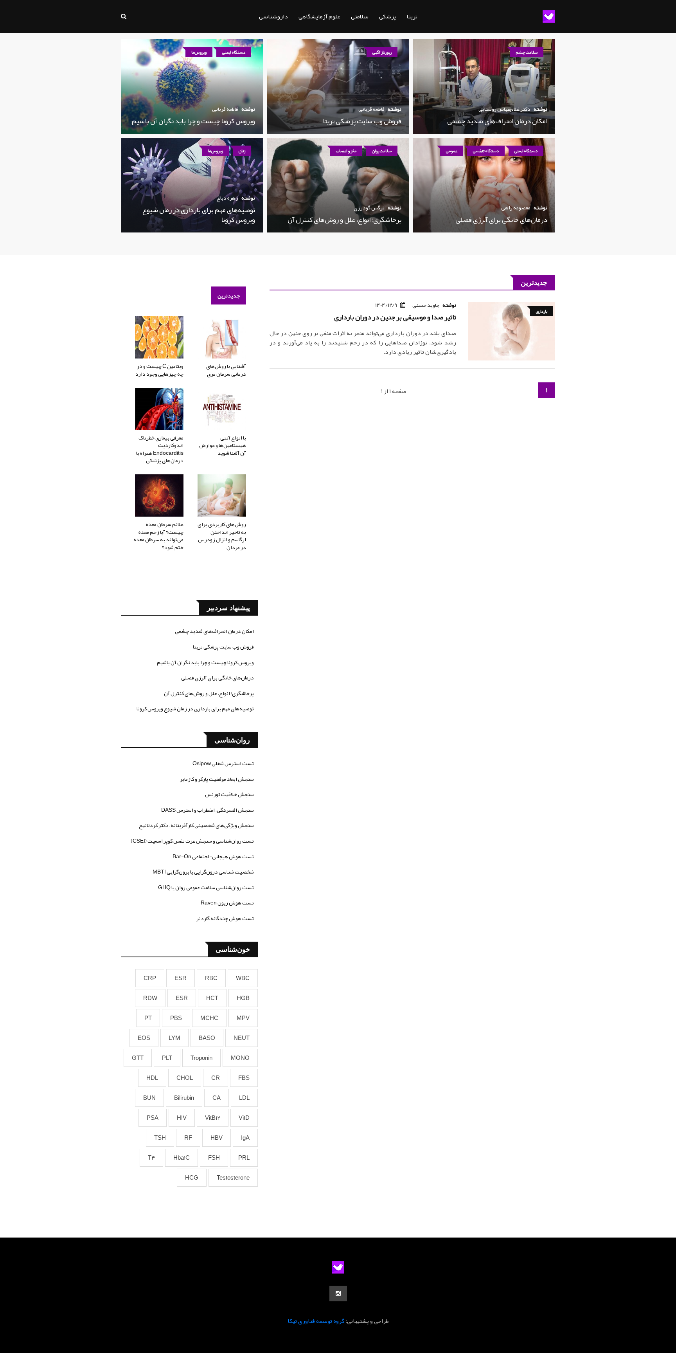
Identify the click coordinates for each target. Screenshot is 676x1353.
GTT (138, 1058)
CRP (150, 978)
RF (188, 1138)
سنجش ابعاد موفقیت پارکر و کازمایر (217, 778)
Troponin (201, 1058)
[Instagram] (338, 1293)
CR (215, 1078)
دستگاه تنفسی (486, 150)
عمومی (451, 150)
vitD (244, 1118)
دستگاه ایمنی (233, 52)
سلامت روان (382, 150)
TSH (160, 1138)
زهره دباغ (227, 197)
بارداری (541, 311)
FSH (214, 1158)
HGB (243, 998)
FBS (244, 1078)
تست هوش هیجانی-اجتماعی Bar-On (213, 856)
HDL (152, 1078)
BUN (149, 1098)
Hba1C (181, 1158)
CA (216, 1098)
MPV (243, 1018)
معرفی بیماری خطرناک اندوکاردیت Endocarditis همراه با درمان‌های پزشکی (159, 449)
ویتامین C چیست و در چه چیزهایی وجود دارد (159, 369)
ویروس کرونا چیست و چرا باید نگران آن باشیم (193, 121)
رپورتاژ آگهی (382, 52)
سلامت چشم (527, 52)
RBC (211, 978)
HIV (182, 1118)
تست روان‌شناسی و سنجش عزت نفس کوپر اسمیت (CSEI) (192, 840)
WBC (243, 978)
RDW (150, 998)
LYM (174, 1038)
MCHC (209, 1018)
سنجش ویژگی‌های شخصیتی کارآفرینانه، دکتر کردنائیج (196, 825)
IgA (245, 1138)
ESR (180, 978)
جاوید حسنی (425, 304)
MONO (240, 1058)
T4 (151, 1158)
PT (148, 1018)
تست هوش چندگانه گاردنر (225, 918)
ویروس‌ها (199, 52)
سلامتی (360, 16)
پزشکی (387, 16)
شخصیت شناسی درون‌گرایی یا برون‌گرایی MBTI (203, 871)
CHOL (184, 1078)
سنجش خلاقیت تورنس (229, 794)
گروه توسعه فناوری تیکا (316, 1321)
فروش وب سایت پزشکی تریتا (362, 121)
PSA (152, 1118)
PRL (244, 1158)
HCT (212, 998)
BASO (207, 1038)
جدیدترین (229, 295)
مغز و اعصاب (346, 150)
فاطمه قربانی (371, 108)
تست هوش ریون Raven (227, 902)
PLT (167, 1058)
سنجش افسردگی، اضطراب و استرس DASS (207, 809)
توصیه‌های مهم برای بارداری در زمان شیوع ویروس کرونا (198, 215)
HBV (216, 1138)
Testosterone (233, 1178)
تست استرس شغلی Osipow (223, 763)
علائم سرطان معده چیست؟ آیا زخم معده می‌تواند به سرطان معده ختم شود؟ (158, 536)
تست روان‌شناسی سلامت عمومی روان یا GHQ (206, 887)
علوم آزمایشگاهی (319, 16)
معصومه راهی (515, 207)
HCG (191, 1178)
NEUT (242, 1038)
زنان (242, 150)
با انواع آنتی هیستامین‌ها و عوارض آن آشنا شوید (222, 445)
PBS (176, 1018)
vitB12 (212, 1118)
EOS (144, 1038)
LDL (244, 1098)
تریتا (411, 16)
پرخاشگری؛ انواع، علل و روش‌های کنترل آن (344, 220)
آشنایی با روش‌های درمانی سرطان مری (226, 369)
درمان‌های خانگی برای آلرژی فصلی (501, 220)
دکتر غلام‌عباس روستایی (504, 108)
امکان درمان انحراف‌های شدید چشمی (497, 121)
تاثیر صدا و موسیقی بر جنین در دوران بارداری (395, 317)
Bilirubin (184, 1098)
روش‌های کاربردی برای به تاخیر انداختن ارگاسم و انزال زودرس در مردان (222, 536)
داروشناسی (273, 16)
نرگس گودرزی (369, 207)
